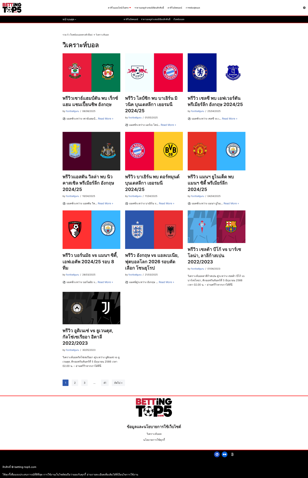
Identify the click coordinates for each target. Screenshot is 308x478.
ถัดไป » (118, 382)
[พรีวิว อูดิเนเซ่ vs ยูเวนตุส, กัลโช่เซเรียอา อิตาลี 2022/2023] (91, 308)
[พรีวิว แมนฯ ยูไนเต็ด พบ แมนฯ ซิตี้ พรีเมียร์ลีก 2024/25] (216, 151)
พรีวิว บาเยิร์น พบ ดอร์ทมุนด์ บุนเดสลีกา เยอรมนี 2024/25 (152, 183)
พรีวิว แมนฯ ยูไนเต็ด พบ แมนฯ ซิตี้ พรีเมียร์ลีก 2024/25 (211, 183)
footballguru (72, 111)
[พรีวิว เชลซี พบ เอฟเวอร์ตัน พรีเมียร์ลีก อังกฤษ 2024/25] (216, 72)
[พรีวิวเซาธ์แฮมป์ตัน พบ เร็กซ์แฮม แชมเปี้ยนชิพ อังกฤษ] (91, 72)
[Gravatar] (217, 454)
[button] (130, 8)
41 (104, 382)
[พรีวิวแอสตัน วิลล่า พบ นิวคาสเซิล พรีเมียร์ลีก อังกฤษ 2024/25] (91, 151)
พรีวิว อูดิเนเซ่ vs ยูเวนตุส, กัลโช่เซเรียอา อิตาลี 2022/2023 (88, 337)
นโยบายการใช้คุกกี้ (154, 439)
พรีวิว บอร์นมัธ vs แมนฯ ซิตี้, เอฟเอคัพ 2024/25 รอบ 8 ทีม (90, 261)
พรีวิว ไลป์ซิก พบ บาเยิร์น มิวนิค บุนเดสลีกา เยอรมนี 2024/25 (151, 104)
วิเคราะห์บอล (154, 433)
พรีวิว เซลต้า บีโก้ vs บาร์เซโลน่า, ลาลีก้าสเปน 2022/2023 (214, 256)
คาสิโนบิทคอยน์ (175, 8)
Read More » (105, 118)
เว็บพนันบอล (178, 19)
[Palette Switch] (304, 7)
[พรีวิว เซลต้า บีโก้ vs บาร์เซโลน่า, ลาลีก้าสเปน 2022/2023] (216, 226)
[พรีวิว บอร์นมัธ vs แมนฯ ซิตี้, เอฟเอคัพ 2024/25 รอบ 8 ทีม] (91, 229)
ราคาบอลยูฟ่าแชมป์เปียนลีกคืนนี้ (149, 8)
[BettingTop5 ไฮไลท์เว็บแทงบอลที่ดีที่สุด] (12, 8)
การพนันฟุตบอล (193, 8)
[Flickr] (224, 454)
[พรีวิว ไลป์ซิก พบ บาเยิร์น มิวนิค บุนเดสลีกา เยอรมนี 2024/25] (154, 72)
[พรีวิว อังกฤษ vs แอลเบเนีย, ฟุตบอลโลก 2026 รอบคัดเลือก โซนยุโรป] (154, 229)
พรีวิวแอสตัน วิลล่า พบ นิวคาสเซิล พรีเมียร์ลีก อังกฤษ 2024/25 (88, 183)
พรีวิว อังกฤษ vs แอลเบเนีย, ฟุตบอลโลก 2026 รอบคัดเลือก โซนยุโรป (152, 261)
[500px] (232, 454)
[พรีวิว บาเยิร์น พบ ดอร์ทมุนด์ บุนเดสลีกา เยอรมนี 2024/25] (154, 151)
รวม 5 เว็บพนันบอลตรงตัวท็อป (77, 34)
